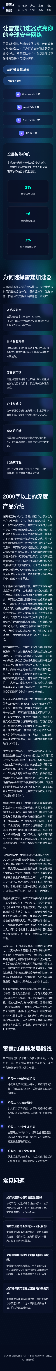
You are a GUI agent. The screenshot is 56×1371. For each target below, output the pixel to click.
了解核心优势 (14, 80)
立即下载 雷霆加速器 (18, 69)
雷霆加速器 (17, 1355)
